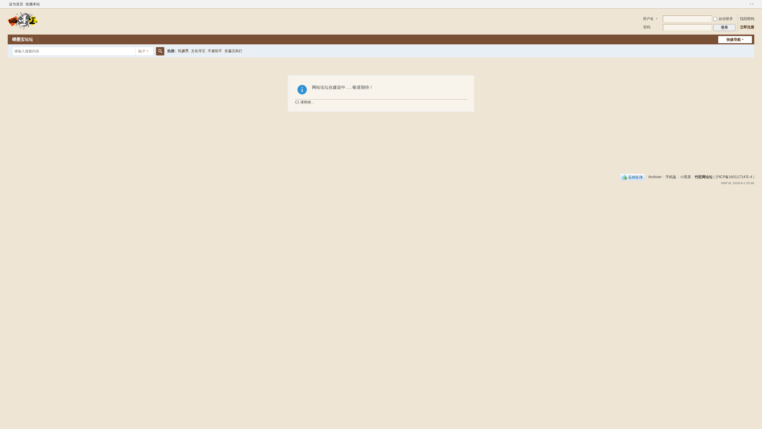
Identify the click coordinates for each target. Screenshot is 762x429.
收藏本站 (33, 4)
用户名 (648, 19)
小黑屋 (685, 177)
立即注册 (747, 27)
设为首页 (16, 4)
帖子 (142, 51)
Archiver (655, 177)
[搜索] (160, 51)
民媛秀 (183, 51)
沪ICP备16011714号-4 (734, 177)
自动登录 (726, 19)
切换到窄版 (751, 4)
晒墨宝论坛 (22, 39)
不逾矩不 (215, 51)
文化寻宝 (198, 51)
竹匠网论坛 (704, 177)
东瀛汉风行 (233, 51)
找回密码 (747, 19)
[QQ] (632, 177)
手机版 (671, 177)
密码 (646, 27)
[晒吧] (23, 20)
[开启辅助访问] (745, 4)
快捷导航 (734, 40)
